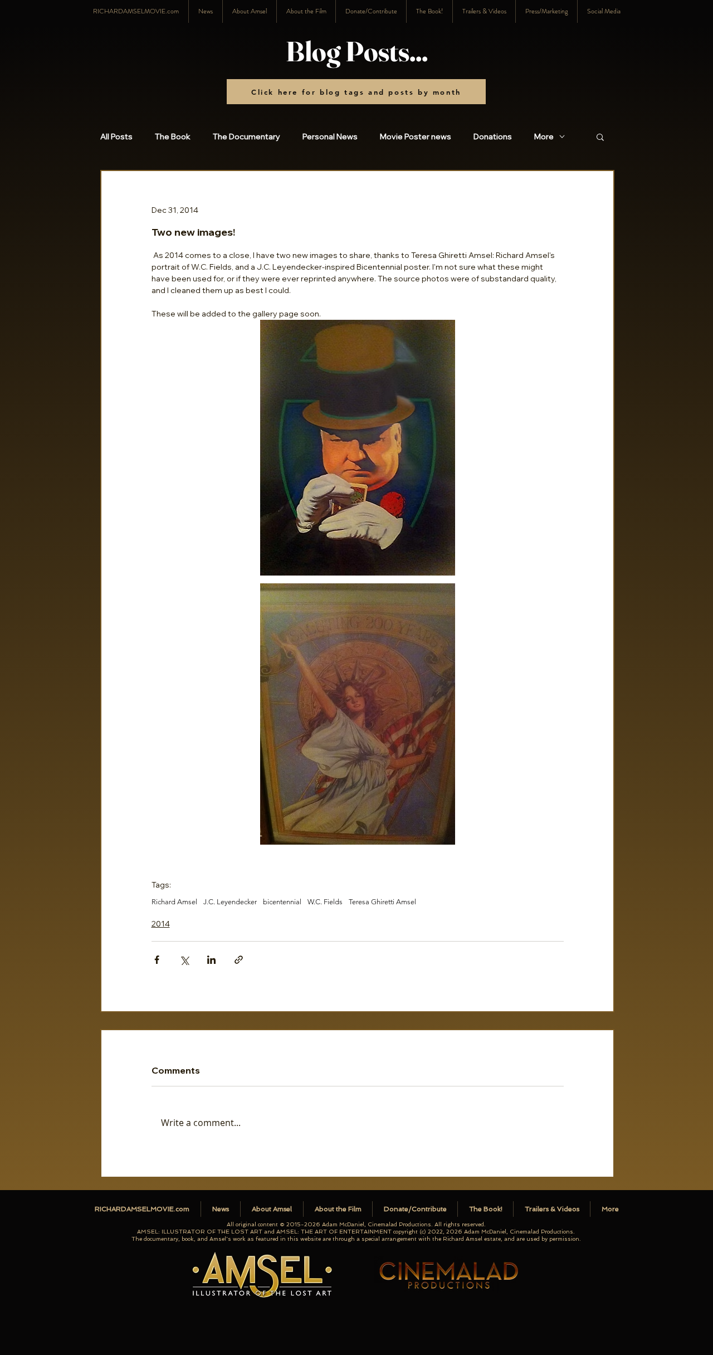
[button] (603, 11)
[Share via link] (238, 959)
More (544, 137)
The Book (173, 137)
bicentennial (282, 902)
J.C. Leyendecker (230, 902)
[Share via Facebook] (157, 959)
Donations (492, 137)
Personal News (330, 137)
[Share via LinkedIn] (211, 959)
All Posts (116, 137)
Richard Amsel (174, 902)
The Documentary (246, 137)
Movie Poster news (415, 137)
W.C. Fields (325, 902)
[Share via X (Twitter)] (184, 959)
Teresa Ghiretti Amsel (382, 902)
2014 (161, 924)
